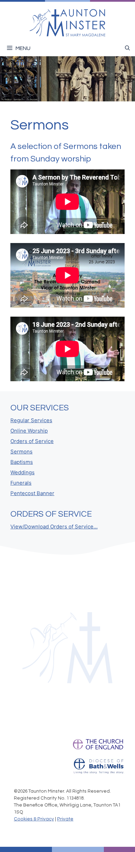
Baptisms (21, 462)
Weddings (22, 472)
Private (65, 819)
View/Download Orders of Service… (54, 527)
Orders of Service (32, 441)
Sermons (21, 452)
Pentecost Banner (32, 493)
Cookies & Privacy (34, 819)
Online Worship (29, 431)
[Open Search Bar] (127, 48)
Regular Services (31, 420)
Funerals (21, 483)
